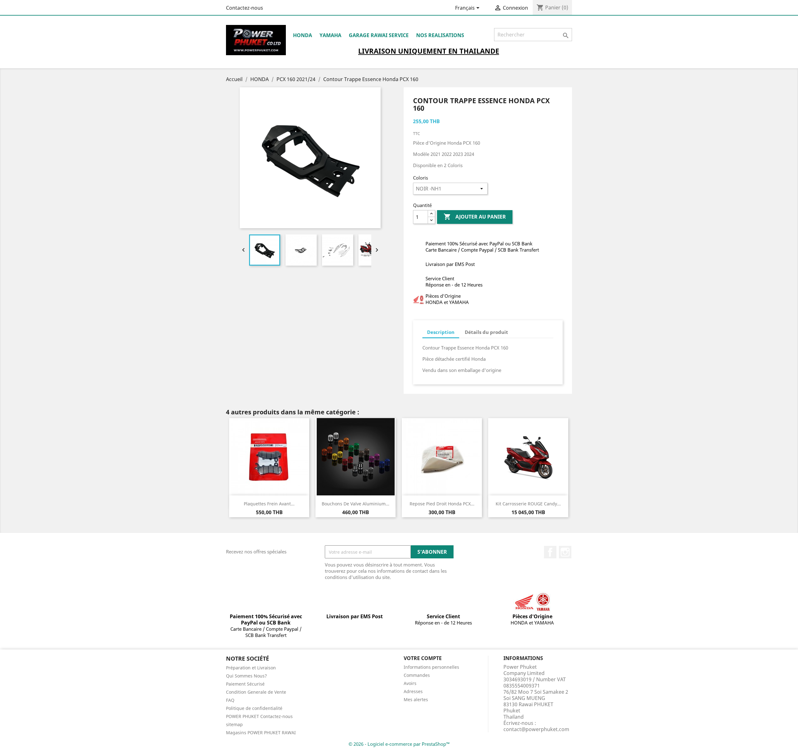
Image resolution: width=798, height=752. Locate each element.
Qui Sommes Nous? (246, 676)
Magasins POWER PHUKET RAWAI (261, 732)
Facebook (550, 552)
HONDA (302, 35)
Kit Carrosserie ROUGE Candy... (528, 504)
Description (440, 332)
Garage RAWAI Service (379, 35)
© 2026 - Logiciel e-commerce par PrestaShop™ (399, 744)
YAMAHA (330, 35)
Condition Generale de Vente (256, 692)
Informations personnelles (431, 667)
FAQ (230, 700)
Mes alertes (416, 699)
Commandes (417, 675)
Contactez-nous (244, 7)
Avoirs (410, 683)
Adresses (413, 691)
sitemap (234, 724)
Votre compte (423, 658)
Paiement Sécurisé (245, 684)
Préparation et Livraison (251, 668)
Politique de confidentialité (254, 708)
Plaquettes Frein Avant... (269, 504)
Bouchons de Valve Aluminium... (355, 504)
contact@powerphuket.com (536, 729)
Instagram (565, 552)
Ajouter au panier (475, 216)
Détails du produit (486, 332)
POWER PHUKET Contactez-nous (259, 716)
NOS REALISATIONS (440, 35)
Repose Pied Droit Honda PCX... (442, 504)
